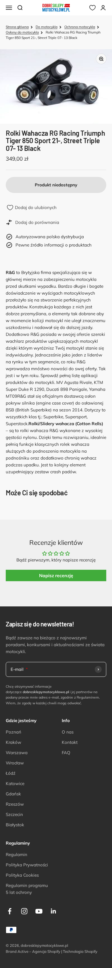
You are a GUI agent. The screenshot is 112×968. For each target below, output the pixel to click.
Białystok (15, 824)
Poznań (13, 732)
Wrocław (15, 763)
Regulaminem (88, 697)
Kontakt (70, 742)
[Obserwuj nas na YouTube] (39, 911)
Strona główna (17, 27)
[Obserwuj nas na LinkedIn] (53, 911)
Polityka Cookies (22, 875)
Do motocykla (46, 27)
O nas (68, 732)
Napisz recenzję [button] (56, 575)
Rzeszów (15, 804)
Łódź (11, 773)
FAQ (66, 752)
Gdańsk (13, 794)
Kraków (13, 742)
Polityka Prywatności (27, 865)
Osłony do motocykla (22, 32)
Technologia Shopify (80, 951)
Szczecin (14, 814)
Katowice (15, 783)
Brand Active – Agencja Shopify (33, 951)
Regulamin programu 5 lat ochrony (27, 889)
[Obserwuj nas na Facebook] (9, 911)
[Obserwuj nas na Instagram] (24, 911)
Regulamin (16, 854)
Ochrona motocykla (79, 27)
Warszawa (17, 752)
